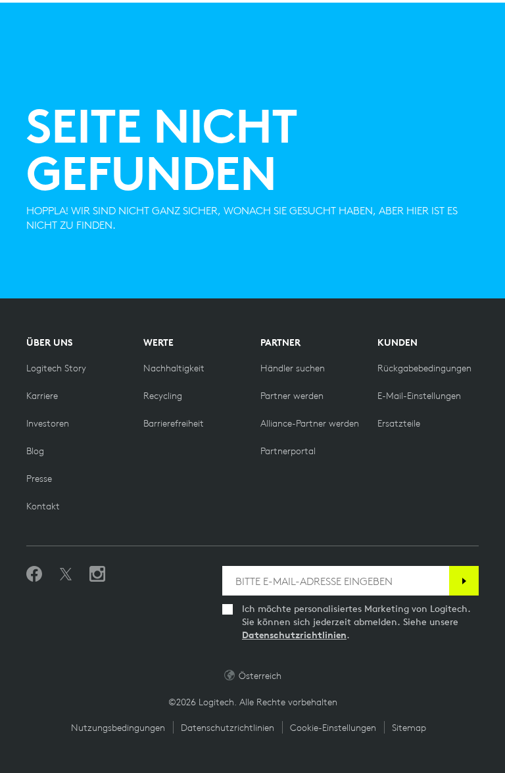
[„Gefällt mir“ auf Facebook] (34, 574)
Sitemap (409, 728)
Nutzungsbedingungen (118, 728)
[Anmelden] (464, 581)
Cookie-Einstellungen (333, 728)
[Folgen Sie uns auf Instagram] (97, 574)
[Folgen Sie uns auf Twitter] (66, 574)
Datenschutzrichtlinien (294, 635)
